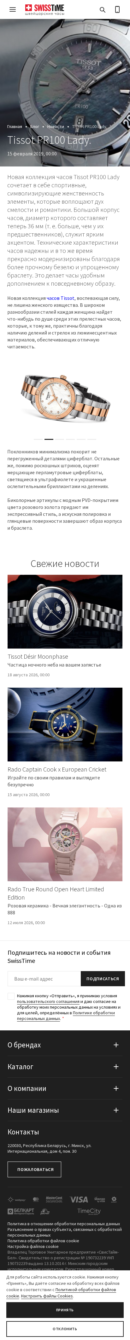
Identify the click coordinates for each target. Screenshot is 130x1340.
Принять (65, 1310)
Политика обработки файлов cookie (43, 1241)
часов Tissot (60, 298)
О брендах (24, 1044)
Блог (34, 126)
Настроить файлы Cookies (47, 1296)
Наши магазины (33, 1110)
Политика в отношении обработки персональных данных (64, 1223)
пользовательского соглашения (48, 1001)
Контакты (23, 1131)
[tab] (38, 439)
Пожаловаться (35, 1169)
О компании (27, 1088)
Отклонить (65, 1328)
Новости (55, 126)
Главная (14, 126)
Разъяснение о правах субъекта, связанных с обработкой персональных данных (65, 1232)
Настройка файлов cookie (33, 1246)
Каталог (20, 1066)
